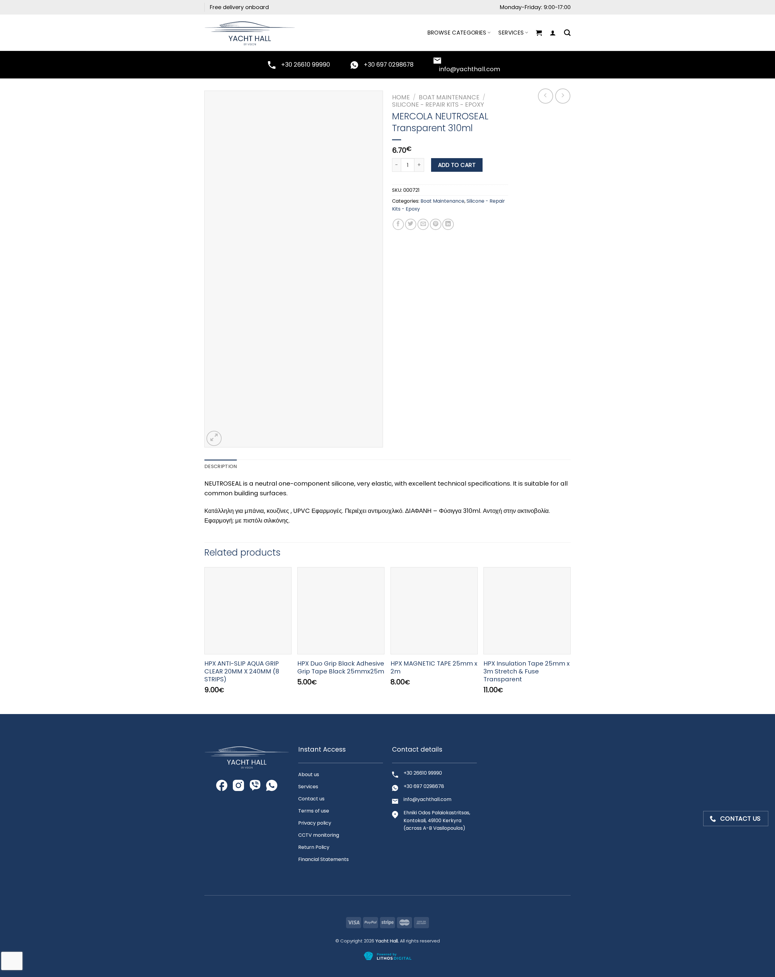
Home (401, 97)
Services (511, 32)
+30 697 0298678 (389, 64)
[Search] (567, 33)
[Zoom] (214, 438)
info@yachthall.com (469, 69)
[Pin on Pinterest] (435, 224)
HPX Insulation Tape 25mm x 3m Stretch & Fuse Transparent (526, 671)
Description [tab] (220, 466)
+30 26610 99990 (305, 64)
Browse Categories (456, 32)
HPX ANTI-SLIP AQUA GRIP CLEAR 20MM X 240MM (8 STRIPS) (241, 671)
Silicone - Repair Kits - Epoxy (438, 104)
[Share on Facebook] (398, 224)
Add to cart (457, 165)
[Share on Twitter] (411, 224)
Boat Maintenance (449, 97)
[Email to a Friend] (423, 224)
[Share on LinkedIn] (448, 224)
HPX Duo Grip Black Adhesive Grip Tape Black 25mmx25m (340, 667)
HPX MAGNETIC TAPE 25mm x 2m (434, 667)
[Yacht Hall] (249, 32)
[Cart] (539, 32)
